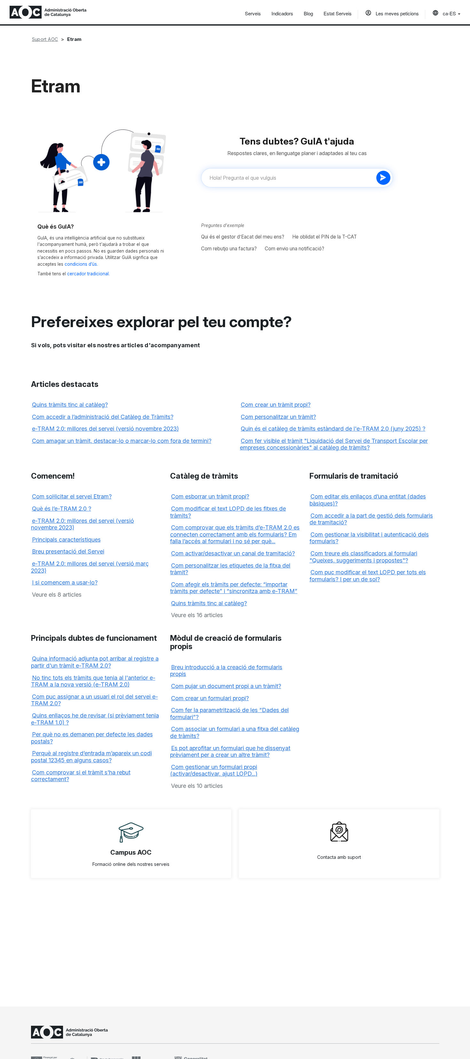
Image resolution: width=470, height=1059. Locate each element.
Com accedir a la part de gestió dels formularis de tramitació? (371, 519)
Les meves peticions (396, 13)
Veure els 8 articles (57, 594)
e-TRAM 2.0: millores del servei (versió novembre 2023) (105, 428)
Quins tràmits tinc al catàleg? (70, 404)
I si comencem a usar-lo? (65, 582)
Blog (308, 13)
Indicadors (282, 13)
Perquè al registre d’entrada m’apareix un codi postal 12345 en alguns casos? (91, 757)
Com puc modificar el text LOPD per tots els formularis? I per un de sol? (367, 576)
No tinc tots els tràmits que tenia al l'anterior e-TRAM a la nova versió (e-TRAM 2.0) (93, 681)
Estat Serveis (338, 13)
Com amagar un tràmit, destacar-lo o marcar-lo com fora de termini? (121, 440)
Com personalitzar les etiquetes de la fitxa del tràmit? (230, 569)
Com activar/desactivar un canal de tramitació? (233, 553)
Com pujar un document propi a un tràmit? (226, 686)
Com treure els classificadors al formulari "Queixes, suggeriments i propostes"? (363, 557)
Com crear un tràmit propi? (275, 404)
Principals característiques (66, 539)
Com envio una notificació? (294, 249)
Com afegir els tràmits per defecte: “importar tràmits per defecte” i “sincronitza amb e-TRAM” (233, 588)
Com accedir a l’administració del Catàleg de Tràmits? (102, 416)
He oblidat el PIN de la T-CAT (324, 237)
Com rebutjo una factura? (229, 249)
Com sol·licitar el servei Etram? (72, 496)
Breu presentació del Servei (68, 551)
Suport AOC (45, 39)
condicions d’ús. (81, 264)
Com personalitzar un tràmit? (278, 416)
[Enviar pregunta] (383, 178)
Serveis (253, 13)
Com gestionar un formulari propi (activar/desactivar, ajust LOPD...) (213, 770)
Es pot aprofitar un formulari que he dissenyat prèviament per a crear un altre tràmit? (230, 751)
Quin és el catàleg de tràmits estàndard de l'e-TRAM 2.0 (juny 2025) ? (333, 428)
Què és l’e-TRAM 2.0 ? (61, 508)
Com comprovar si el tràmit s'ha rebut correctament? (80, 776)
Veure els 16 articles (197, 615)
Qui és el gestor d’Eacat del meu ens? (242, 237)
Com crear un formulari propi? (210, 698)
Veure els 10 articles (197, 785)
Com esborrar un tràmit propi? (210, 496)
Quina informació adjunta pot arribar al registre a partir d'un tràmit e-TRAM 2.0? (95, 662)
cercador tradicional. (88, 273)
